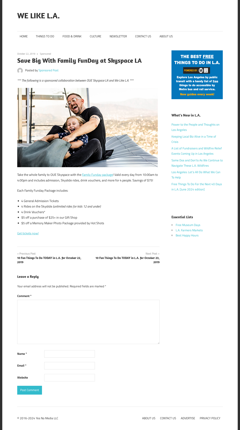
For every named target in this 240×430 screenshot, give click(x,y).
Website (22, 377)
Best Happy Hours (187, 235)
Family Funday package (97, 174)
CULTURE (95, 36)
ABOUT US (166, 36)
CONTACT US (143, 36)
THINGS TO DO (45, 36)
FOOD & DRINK (72, 36)
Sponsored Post (48, 70)
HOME (24, 36)
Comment (24, 296)
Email (21, 365)
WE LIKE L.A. (38, 15)
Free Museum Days (188, 225)
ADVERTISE (188, 418)
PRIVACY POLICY (210, 418)
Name (22, 353)
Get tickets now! (28, 233)
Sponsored (45, 53)
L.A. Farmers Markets (189, 230)
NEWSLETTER (118, 36)
